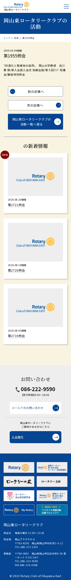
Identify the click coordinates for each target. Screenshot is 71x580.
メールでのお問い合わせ (28, 408)
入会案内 (17, 437)
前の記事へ (36, 91)
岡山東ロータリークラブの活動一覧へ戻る (31, 121)
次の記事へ (35, 105)
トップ (7, 37)
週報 (16, 37)
